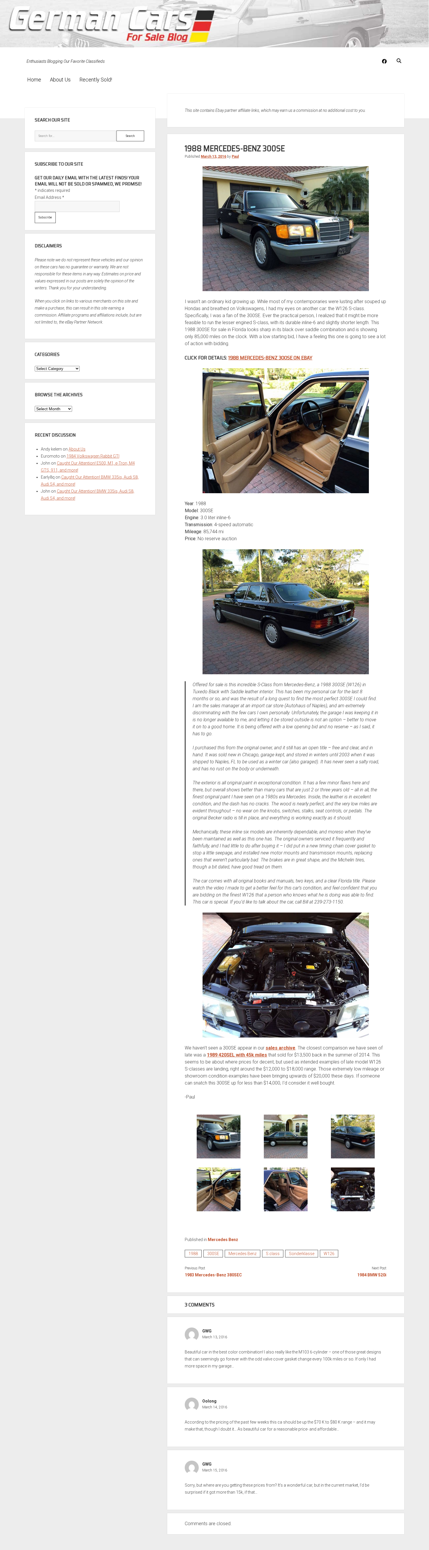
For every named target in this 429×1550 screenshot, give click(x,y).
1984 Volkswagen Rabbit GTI (93, 456)
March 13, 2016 (213, 156)
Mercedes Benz (223, 1239)
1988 (193, 1253)
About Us (60, 80)
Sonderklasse (301, 1253)
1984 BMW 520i (371, 1275)
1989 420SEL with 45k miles (237, 1055)
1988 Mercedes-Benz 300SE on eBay (270, 358)
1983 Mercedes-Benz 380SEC (213, 1275)
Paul (235, 156)
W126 (329, 1253)
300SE (213, 1253)
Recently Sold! (95, 80)
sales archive (280, 1048)
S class (273, 1253)
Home (34, 80)
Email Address (49, 197)
